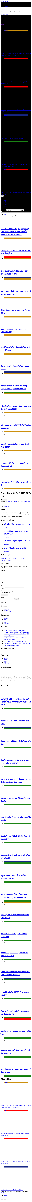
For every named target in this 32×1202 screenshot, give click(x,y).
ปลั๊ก (22, 501)
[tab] (17, 506)
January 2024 (7, 609)
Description (6, 506)
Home (5, 198)
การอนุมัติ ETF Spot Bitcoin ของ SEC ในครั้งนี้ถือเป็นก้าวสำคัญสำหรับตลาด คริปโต (16, 702)
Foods (5, 204)
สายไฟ (25, 501)
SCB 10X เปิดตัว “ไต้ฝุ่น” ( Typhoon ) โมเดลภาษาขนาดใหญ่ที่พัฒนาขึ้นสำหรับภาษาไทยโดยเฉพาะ (15, 232)
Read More (3, 499)
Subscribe (6, 6)
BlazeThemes (4, 1193)
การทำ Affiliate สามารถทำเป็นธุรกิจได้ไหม (12, 138)
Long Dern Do (4, 9)
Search (2, 597)
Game (5, 58)
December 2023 (7, 610)
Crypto (5, 141)
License (5, 1195)
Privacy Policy (7, 1196)
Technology (6, 30)
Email (2, 585)
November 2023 (7, 611)
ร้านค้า (5, 206)
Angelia (3, 24)
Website (2, 588)
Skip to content (4, 1)
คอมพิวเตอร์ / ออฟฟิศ (11, 501)
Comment (3, 570)
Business (5, 115)
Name (2, 582)
